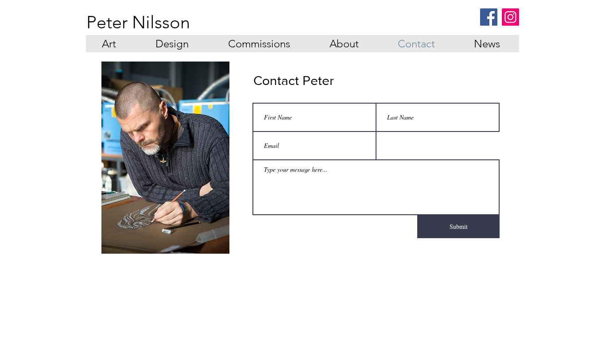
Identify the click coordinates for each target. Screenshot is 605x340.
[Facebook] (488, 17)
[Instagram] (510, 17)
